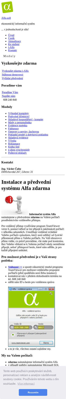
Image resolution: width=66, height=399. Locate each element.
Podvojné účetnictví (18, 116)
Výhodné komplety (18, 113)
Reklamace (14, 143)
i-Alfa (11, 47)
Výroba (12, 140)
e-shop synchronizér (19, 149)
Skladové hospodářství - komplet (25, 119)
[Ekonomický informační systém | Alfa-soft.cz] (7, 12)
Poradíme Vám (10, 92)
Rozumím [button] (33, 392)
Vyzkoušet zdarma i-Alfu (15, 70)
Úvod (11, 35)
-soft (6, 18)
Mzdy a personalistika (19, 122)
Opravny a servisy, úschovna (23, 131)
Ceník (11, 38)
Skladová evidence (18, 137)
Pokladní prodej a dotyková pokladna (28, 134)
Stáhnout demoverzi (12, 74)
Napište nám (8, 96)
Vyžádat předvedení (12, 78)
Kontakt (12, 50)
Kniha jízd (13, 146)
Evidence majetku (17, 125)
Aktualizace (14, 41)
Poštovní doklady (17, 152)
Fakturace (13, 128)
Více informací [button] (26, 383)
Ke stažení (13, 44)
